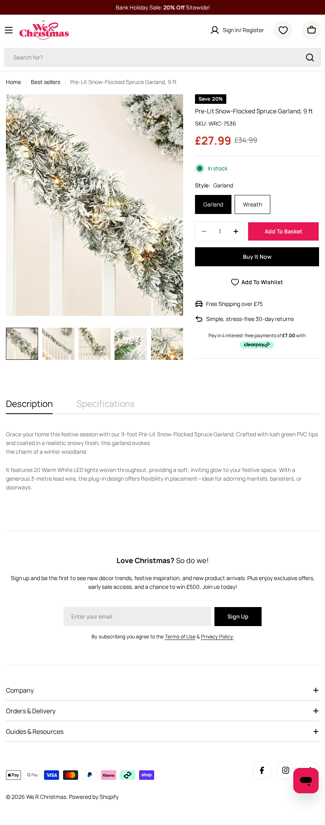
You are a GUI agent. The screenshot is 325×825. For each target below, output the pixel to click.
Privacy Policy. (217, 636)
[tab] (29, 406)
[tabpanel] (162, 461)
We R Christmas (46, 796)
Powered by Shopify (94, 796)
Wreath (252, 204)
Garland (213, 204)
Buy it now (257, 256)
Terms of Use (180, 636)
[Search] (310, 57)
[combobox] (162, 57)
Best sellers (45, 82)
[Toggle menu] (8, 30)
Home (13, 82)
